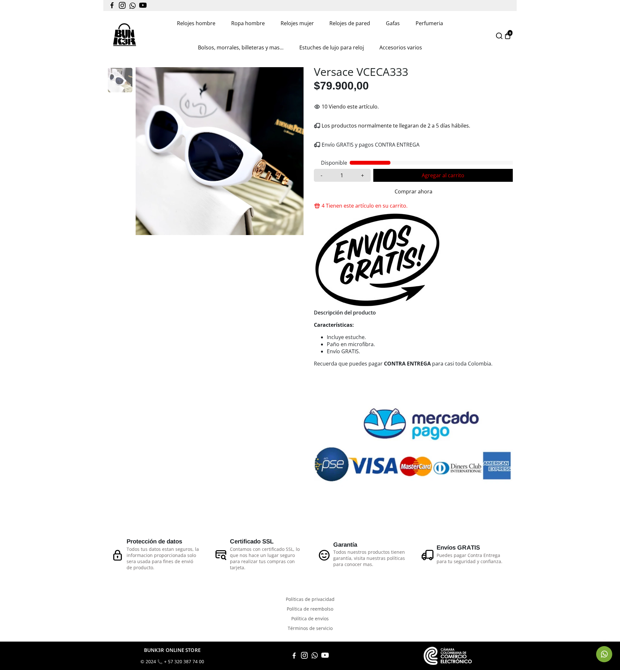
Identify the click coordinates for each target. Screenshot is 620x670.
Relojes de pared (349, 23)
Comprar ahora (413, 191)
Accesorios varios (400, 47)
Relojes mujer (297, 23)
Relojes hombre (196, 23)
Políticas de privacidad (310, 599)
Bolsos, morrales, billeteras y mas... (241, 47)
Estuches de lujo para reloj (331, 47)
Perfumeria (429, 23)
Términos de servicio (310, 628)
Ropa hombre (248, 23)
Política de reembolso (310, 609)
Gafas (393, 23)
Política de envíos (310, 619)
